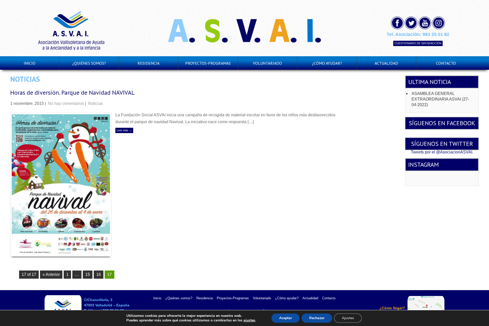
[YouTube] (424, 23)
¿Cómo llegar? (392, 308)
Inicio (29, 63)
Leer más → (124, 130)
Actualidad (310, 298)
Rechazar (316, 318)
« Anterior (51, 274)
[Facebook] (397, 23)
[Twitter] (411, 23)
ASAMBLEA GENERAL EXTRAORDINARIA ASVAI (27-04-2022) (440, 99)
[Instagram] (438, 23)
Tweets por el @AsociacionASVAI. (442, 152)
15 (87, 274)
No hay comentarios (66, 103)
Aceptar (285, 318)
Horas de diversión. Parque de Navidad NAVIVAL (72, 92)
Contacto (446, 63)
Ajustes (348, 318)
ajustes (249, 320)
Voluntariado (262, 298)
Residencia (148, 63)
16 (98, 274)
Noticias (95, 103)
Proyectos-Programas (233, 298)
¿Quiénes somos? (178, 298)
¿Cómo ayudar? (286, 298)
